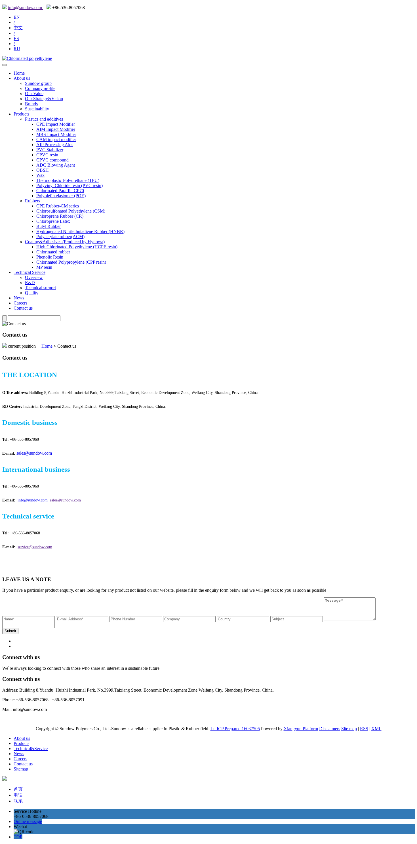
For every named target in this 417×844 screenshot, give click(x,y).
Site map (349, 728)
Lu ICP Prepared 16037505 (235, 728)
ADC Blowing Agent (55, 165)
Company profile (40, 88)
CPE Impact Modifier (55, 124)
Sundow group (38, 83)
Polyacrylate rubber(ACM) (60, 236)
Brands (31, 103)
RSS (364, 728)
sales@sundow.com (34, 453)
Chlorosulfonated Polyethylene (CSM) (70, 211)
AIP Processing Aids (54, 144)
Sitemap (21, 769)
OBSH (42, 170)
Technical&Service (31, 748)
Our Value (34, 93)
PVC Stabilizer (49, 149)
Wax (40, 175)
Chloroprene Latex (53, 221)
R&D (30, 282)
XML (376, 728)
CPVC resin (47, 154)
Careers (20, 303)
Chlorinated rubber (53, 251)
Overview (34, 277)
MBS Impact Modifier (56, 134)
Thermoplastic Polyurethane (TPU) (67, 180)
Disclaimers (329, 728)
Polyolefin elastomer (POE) (61, 195)
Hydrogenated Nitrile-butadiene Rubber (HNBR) (80, 231)
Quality (31, 292)
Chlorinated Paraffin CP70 (60, 190)
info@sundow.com (25, 7)
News (19, 297)
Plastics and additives (44, 119)
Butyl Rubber (48, 226)
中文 (18, 27)
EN (17, 17)
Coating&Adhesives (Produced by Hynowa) (65, 241)
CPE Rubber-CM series (57, 205)
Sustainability (37, 108)
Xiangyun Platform (301, 728)
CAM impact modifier (56, 139)
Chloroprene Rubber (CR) (59, 216)
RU (17, 48)
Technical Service (29, 272)
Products (21, 114)
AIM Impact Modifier (55, 129)
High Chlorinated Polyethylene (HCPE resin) (76, 246)
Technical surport (40, 287)
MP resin (44, 267)
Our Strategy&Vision (44, 98)
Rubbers (32, 200)
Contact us (23, 308)
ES (16, 38)
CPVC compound (52, 160)
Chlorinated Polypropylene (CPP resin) (71, 262)
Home (19, 73)
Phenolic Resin (49, 257)
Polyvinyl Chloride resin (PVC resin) (69, 185)
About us (22, 78)
